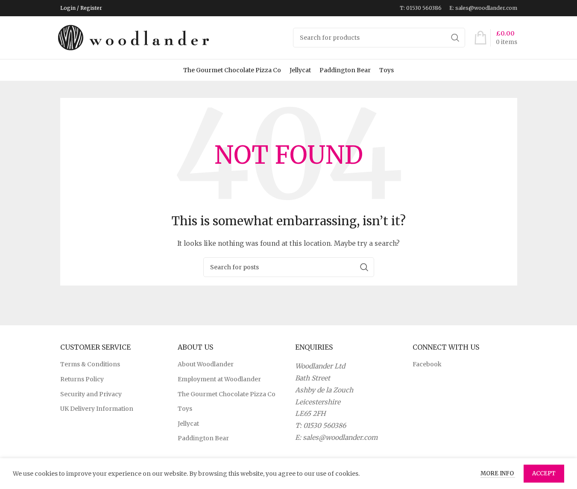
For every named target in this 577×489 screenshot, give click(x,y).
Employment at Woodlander (219, 379)
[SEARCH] (455, 37)
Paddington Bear (345, 70)
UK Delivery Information (96, 408)
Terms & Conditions (90, 364)
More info (497, 473)
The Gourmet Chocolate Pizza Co (232, 70)
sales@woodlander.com (340, 437)
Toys (386, 70)
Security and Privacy (91, 394)
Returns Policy (82, 379)
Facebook (427, 364)
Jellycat (300, 70)
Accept (544, 473)
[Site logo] (135, 37)
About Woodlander (206, 364)
